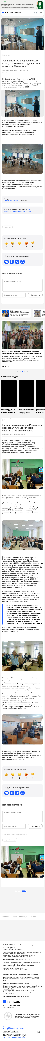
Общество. (6, 55)
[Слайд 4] (24, 371)
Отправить (35, 295)
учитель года (7, 227)
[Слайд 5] (27, 371)
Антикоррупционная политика (14, 1027)
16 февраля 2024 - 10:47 (9, 70)
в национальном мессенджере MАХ (18, 210)
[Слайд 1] (17, 371)
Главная (5, 916)
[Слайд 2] (20, 371)
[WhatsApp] (22, 262)
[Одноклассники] (12, 262)
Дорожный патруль (20, 916)
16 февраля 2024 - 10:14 (9, 434)
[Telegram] (17, 262)
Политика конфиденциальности (14, 1037)
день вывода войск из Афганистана (14, 834)
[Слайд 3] (22, 371)
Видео (33, 916)
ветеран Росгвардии (9, 840)
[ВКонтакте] (6, 262)
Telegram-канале (11, 200)
